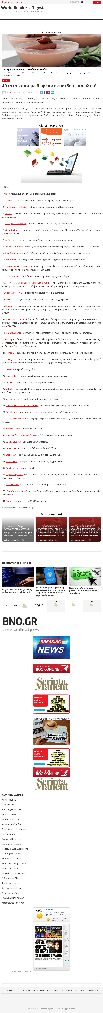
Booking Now (8, 804)
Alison (7, 193)
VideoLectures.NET (14, 292)
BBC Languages (13, 441)
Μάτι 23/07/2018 (10, 868)
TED (8, 299)
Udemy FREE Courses (15, 319)
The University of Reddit (16, 207)
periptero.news (9, 814)
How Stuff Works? (14, 276)
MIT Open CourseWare (15, 223)
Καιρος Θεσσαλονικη (41, 990)
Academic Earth (13, 428)
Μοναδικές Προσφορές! (13, 873)
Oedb (8, 501)
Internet (6, 80)
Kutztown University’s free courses (22, 405)
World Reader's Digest (22, 8)
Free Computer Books (17, 418)
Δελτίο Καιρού (9, 834)
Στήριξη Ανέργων (10, 883)
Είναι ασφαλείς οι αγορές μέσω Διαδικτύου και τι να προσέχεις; (83, 591)
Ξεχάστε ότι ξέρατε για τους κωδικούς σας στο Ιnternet (17, 590)
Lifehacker (11, 454)
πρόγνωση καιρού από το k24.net (21, 971)
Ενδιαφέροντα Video (11, 844)
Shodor (9, 306)
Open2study (12, 491)
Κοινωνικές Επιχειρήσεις (14, 863)
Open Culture (11, 230)
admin (9, 92)
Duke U (9, 382)
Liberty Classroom (15, 359)
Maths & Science (13, 332)
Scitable (9, 389)
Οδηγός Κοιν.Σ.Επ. (10, 878)
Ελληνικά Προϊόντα (11, 839)
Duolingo (10, 468)
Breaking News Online (12, 809)
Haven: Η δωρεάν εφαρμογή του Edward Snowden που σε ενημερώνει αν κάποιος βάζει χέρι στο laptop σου (51, 591)
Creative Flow (12, 484)
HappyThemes (69, 1009)
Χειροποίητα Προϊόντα (13, 902)
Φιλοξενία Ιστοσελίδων (13, 897)
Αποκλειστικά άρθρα (11, 824)
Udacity (8, 213)
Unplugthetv (12, 448)
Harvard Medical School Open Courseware (28, 282)
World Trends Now (11, 819)
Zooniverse (11, 259)
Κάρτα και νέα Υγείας (12, 858)
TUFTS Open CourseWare (19, 266)
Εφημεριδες (58, 990)
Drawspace (11, 369)
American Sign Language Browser (22, 435)
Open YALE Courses (14, 246)
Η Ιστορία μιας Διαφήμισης (15, 848)
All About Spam (9, 799)
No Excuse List (11, 240)
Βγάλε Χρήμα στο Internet (14, 829)
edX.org (8, 339)
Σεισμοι (69, 990)
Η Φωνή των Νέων (11, 853)
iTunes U (10, 352)
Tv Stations (80, 990)
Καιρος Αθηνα (24, 990)
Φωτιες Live (10, 990)
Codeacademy (12, 376)
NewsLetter (93, 990)
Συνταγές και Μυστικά (12, 888)
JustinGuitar (11, 461)
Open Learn (11, 412)
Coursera (9, 200)
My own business (14, 399)
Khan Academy (11, 253)
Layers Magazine (14, 474)
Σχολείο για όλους (11, 893)
